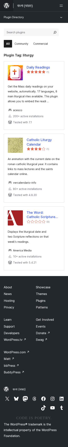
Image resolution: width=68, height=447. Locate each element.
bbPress (11, 365)
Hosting (9, 301)
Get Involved (45, 319)
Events (41, 326)
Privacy (9, 307)
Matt (9, 359)
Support (9, 326)
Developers (11, 333)
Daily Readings (38, 67)
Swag (41, 340)
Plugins (41, 301)
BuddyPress (14, 372)
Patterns (42, 307)
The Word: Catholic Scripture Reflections (41, 215)
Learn (8, 319)
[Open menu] (62, 5)
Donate (43, 333)
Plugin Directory (14, 17)
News (8, 294)
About (8, 287)
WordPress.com (16, 352)
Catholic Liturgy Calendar (39, 142)
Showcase (43, 287)
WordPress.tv (15, 340)
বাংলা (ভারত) (19, 389)
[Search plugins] (55, 32)
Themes (41, 294)
